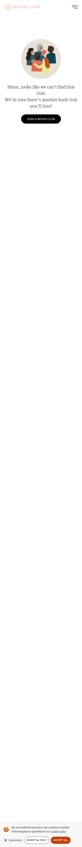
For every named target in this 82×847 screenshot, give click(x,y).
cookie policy (58, 831)
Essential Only (36, 840)
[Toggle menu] (75, 7)
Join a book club (41, 119)
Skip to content (41, 8)
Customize (14, 840)
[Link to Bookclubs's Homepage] (22, 7)
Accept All (60, 840)
